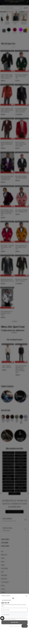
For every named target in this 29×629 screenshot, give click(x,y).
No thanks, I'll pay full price (14, 626)
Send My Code (14, 622)
